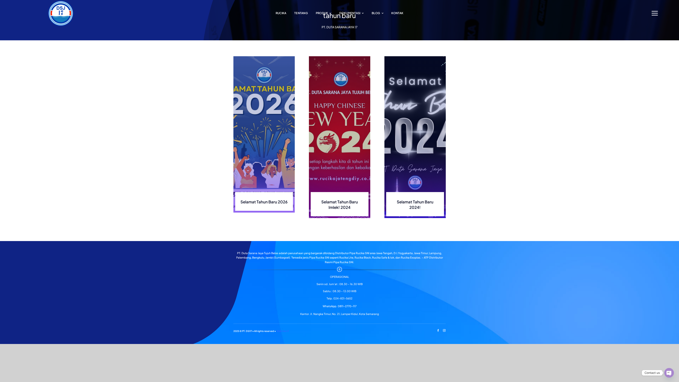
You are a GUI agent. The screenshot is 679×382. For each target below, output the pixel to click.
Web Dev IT (283, 331)
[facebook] (438, 330)
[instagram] (444, 330)
